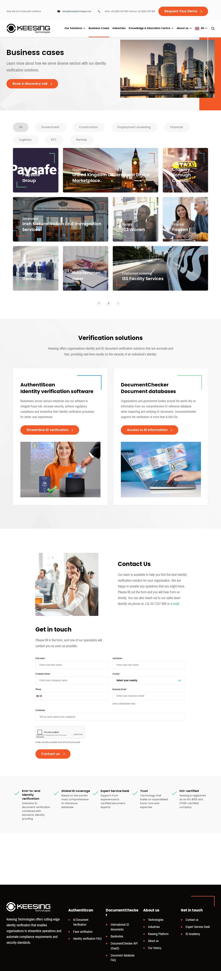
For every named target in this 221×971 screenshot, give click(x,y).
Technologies (155, 920)
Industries (119, 28)
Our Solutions (73, 28)
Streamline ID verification (47, 430)
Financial (28, 169)
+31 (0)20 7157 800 (146, 11)
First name (40, 658)
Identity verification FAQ (87, 939)
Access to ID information (147, 430)
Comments (40, 710)
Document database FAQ (122, 957)
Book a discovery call (30, 84)
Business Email (119, 689)
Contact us (192, 920)
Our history (154, 948)
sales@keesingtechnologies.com (76, 11)
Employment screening (137, 273)
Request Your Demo (181, 11)
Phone (38, 689)
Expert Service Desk (198, 927)
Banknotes (117, 936)
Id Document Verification (80, 922)
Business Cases (99, 28)
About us (182, 28)
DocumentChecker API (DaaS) (124, 946)
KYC (39, 169)
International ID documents (120, 927)
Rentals (127, 224)
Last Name (117, 658)
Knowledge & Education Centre (149, 28)
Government (80, 169)
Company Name (43, 674)
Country (116, 674)
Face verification (83, 932)
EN (202, 28)
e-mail (175, 603)
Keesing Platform (158, 934)
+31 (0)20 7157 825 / (120, 11)
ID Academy (193, 934)
